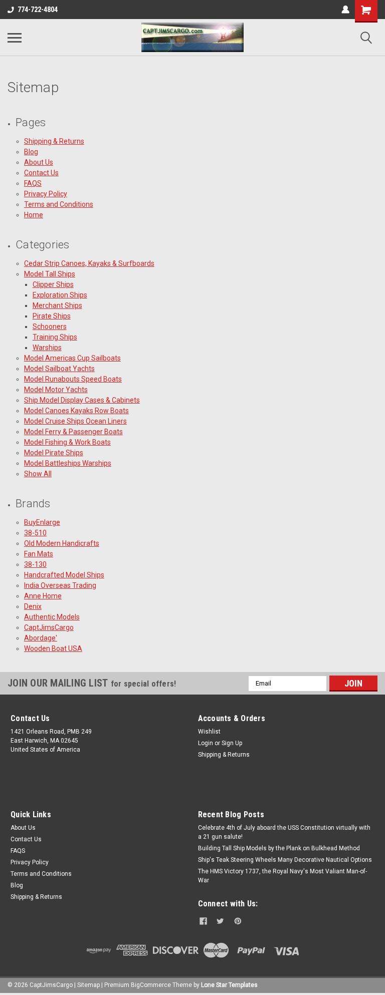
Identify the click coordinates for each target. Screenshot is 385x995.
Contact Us (41, 173)
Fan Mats (38, 554)
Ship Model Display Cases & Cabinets (82, 400)
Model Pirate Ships (53, 453)
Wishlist (209, 731)
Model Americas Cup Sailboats (72, 358)
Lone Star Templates (229, 984)
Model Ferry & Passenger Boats (73, 432)
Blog (31, 152)
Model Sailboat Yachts (59, 369)
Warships (47, 348)
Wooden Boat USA (53, 648)
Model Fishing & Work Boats (67, 442)
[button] (286, 790)
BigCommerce (151, 984)
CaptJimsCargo (49, 627)
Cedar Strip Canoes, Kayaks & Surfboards (89, 263)
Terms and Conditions (58, 204)
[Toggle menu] (15, 38)
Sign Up (232, 743)
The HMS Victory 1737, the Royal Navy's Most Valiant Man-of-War (282, 876)
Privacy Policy (45, 194)
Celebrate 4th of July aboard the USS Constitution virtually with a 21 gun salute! (284, 832)
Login (205, 743)
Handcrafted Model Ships (64, 575)
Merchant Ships (57, 305)
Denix (33, 606)
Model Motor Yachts (56, 390)
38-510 (35, 533)
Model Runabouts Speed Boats (73, 379)
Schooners (50, 326)
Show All (38, 474)
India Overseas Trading (60, 585)
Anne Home (43, 596)
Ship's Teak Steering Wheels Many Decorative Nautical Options (285, 859)
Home (33, 215)
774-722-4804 (38, 10)
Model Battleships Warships (67, 463)
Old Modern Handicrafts (61, 543)
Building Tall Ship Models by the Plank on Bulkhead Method (279, 848)
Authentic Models (52, 617)
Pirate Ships (52, 316)
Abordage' (40, 638)
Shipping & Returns (54, 141)
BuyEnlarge (42, 522)
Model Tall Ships (49, 274)
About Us (38, 162)
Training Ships (55, 337)
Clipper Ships (53, 284)
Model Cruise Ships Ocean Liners (75, 421)
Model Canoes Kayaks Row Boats (76, 411)
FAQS (33, 183)
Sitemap (88, 984)
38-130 (35, 564)
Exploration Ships (60, 295)
